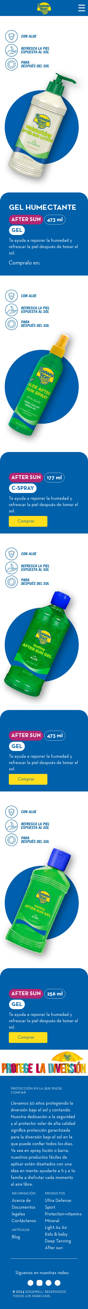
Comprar (26, 521)
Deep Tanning (58, 1241)
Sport (50, 1207)
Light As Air (56, 1228)
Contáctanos (24, 1221)
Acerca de (21, 1201)
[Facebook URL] (48, 1283)
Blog (16, 1237)
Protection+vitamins (63, 1214)
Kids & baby (56, 1234)
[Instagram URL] (39, 1283)
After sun (54, 1248)
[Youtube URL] (57, 1283)
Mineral (52, 1221)
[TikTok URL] (30, 1283)
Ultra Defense (58, 1201)
